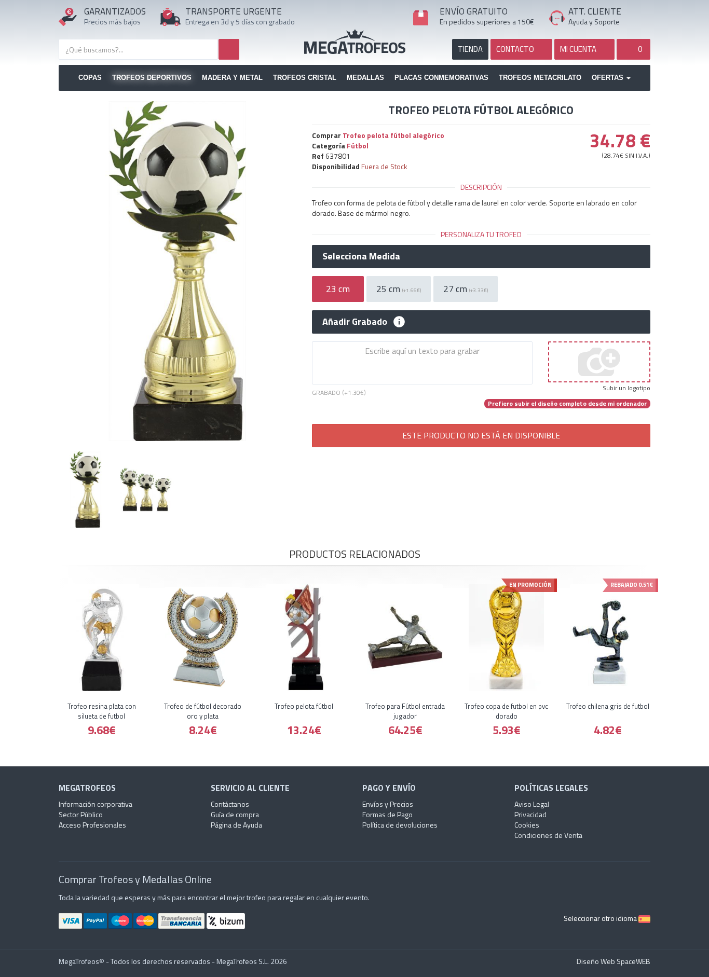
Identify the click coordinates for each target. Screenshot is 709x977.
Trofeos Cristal (304, 77)
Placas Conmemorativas (441, 77)
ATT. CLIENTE (594, 11)
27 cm (465, 289)
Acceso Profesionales (92, 824)
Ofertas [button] (608, 77)
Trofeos (354, 41)
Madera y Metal (232, 77)
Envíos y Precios (387, 804)
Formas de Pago (387, 814)
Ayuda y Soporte (594, 21)
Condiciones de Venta (548, 835)
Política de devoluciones (400, 824)
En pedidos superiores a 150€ (487, 21)
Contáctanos (230, 804)
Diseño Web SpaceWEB (613, 961)
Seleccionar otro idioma (601, 918)
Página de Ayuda (236, 824)
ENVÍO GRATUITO (474, 11)
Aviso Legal (531, 804)
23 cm (338, 289)
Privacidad (530, 814)
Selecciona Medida (361, 256)
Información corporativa (95, 804)
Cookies (526, 824)
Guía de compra (235, 814)
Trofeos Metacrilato (540, 77)
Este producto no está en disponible (481, 435)
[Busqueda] (229, 49)
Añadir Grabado (354, 321)
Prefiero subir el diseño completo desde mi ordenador (567, 403)
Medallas (365, 77)
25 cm (398, 289)
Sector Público (81, 814)
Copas (90, 77)
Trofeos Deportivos (152, 77)
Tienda (470, 49)
